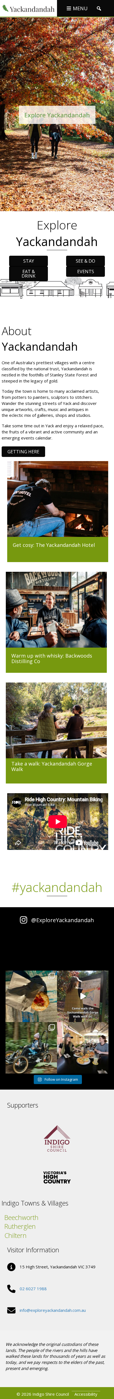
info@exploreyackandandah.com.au (53, 1310)
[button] (99, 8)
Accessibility (85, 1394)
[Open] (31, 996)
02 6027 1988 (33, 1288)
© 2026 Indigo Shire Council (43, 1394)
